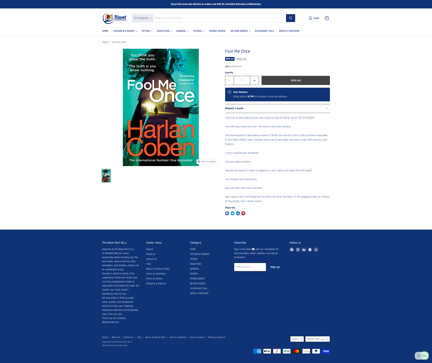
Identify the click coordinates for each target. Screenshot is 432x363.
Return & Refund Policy (158, 268)
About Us (150, 254)
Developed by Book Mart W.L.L (115, 345)
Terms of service (154, 278)
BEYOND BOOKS (239, 31)
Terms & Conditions (156, 273)
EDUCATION (163, 31)
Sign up (275, 267)
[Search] (290, 18)
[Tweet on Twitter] (233, 213)
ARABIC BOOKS (217, 31)
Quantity (229, 72)
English (295, 339)
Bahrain (316, 339)
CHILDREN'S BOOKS (124, 31)
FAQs (148, 264)
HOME (105, 31)
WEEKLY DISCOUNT (289, 31)
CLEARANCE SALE (264, 31)
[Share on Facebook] (227, 213)
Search (149, 249)
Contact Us (151, 259)
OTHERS (198, 31)
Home (105, 42)
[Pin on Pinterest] (243, 213)
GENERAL (181, 31)
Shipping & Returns (156, 283)
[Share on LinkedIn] (238, 213)
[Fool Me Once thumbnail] (106, 175)
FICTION (146, 31)
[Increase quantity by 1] (254, 80)
